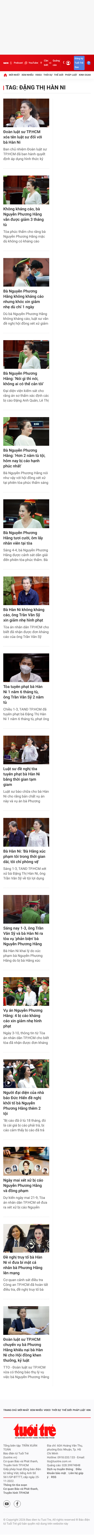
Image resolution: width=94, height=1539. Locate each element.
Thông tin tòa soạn (15, 1485)
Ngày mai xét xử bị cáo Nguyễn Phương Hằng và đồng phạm (23, 1185)
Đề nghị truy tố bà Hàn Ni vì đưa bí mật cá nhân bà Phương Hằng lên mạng (22, 1265)
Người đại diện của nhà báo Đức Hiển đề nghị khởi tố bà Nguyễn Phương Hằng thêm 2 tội (23, 1103)
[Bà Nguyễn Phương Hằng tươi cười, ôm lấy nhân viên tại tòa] (26, 513)
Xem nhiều (27, 74)
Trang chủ (10, 1410)
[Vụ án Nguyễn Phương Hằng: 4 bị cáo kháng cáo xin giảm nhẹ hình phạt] (26, 991)
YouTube (33, 62)
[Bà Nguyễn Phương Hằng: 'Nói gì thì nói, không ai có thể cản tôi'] (26, 354)
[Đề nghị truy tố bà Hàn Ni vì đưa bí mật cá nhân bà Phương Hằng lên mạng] (26, 1238)
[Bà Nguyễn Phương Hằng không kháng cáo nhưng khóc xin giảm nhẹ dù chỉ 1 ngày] (26, 272)
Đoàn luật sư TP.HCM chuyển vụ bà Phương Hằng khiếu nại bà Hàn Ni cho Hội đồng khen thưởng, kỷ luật (23, 1350)
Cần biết (46, 62)
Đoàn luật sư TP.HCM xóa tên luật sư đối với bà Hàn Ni (22, 137)
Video (38, 74)
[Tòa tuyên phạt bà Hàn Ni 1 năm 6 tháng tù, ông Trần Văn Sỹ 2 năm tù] (26, 667)
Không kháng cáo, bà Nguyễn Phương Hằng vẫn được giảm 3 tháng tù (23, 217)
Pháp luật (71, 74)
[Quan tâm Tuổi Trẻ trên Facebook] (17, 1503)
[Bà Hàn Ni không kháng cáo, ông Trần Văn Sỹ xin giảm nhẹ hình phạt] (26, 590)
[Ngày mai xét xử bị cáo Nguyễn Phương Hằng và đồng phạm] (26, 1161)
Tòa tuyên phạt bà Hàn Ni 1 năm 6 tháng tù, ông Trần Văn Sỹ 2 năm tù (23, 694)
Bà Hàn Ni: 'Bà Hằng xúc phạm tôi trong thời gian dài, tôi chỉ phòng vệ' (24, 856)
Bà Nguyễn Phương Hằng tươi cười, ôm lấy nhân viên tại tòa (23, 538)
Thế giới (58, 74)
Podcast (18, 62)
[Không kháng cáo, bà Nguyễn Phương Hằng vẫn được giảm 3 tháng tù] (26, 190)
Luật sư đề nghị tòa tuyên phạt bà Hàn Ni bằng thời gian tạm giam (21, 777)
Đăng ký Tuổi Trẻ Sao (79, 63)
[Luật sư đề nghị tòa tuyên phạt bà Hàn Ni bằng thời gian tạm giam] (26, 750)
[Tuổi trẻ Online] (35, 1431)
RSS (53, 1477)
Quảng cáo (56, 62)
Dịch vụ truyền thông (60, 1469)
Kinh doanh (86, 74)
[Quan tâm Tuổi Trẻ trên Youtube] (6, 1503)
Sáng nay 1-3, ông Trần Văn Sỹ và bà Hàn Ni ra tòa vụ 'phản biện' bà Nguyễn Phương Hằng (23, 936)
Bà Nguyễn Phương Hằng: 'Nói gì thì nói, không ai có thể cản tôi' (23, 378)
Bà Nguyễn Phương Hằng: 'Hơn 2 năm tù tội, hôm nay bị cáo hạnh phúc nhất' (24, 458)
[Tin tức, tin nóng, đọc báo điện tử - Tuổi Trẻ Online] (6, 63)
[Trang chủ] (5, 75)
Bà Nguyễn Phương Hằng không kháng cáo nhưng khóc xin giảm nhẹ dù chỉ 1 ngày (23, 299)
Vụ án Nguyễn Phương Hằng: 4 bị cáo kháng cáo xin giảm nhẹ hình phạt (22, 1018)
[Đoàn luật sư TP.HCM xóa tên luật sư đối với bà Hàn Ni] (26, 113)
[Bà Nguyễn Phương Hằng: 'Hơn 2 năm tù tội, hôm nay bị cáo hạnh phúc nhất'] (26, 431)
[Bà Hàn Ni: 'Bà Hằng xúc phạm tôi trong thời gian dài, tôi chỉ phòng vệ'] (26, 832)
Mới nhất (14, 74)
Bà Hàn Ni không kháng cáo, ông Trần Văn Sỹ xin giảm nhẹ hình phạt (23, 615)
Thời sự (48, 74)
